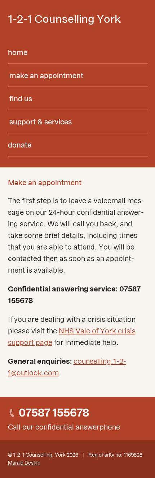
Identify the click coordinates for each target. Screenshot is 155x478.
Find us (20, 99)
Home (17, 52)
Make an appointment (46, 76)
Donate (19, 145)
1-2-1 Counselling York (64, 19)
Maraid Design (24, 463)
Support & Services (40, 122)
